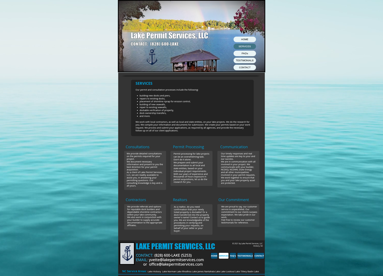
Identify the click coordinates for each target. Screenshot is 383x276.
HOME (244, 39)
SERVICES (245, 46)
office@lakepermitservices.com (176, 264)
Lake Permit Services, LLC (169, 35)
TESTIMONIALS (245, 60)
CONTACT (245, 67)
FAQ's (245, 53)
